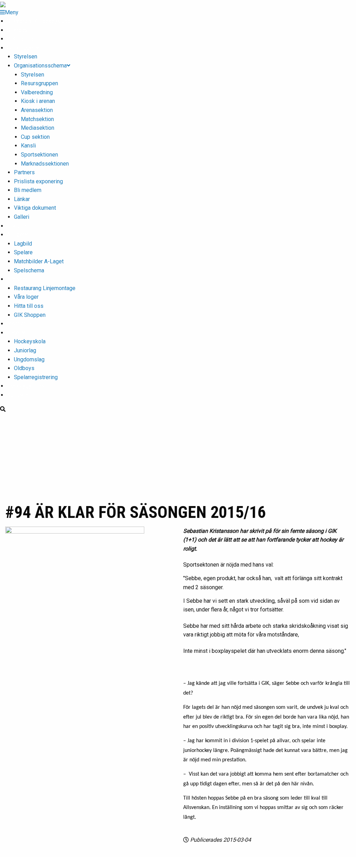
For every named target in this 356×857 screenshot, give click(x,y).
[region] (178, 457)
